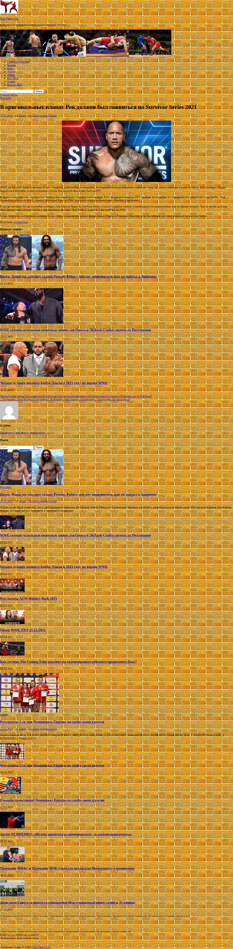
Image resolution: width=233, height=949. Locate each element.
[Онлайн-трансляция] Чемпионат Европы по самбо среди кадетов (52, 800)
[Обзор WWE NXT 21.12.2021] (12, 623)
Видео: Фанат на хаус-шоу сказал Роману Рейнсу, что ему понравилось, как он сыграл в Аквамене (78, 276)
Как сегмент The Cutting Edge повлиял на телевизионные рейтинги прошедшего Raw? (68, 662)
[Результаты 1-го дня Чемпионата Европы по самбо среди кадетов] (12, 758)
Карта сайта (14, 84)
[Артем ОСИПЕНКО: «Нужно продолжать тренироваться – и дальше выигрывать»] (12, 827)
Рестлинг (13, 78)
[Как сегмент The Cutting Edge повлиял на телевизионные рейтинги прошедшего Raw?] (12, 654)
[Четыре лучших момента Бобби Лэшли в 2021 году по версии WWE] (31, 375)
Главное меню (9, 94)
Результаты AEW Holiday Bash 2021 (28, 598)
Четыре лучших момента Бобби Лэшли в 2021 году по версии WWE (54, 383)
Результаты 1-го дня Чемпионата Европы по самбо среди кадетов (52, 765)
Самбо (11, 81)
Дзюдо (11, 71)
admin (22, 115)
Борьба (11, 65)
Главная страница (18, 61)
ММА (11, 75)
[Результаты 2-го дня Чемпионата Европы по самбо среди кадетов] (29, 711)
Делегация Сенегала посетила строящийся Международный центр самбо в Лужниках (67, 902)
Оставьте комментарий (42, 115)
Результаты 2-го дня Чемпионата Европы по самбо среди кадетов (52, 722)
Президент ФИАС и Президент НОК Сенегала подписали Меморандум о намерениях (67, 868)
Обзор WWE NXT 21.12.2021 (23, 630)
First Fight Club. (9, 18)
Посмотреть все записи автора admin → (24, 432)
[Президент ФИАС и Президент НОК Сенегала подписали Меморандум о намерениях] (12, 861)
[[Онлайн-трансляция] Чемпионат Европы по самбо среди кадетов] (10, 793)
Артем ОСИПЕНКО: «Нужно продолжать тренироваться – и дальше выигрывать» (66, 834)
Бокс (10, 68)
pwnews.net (21, 222)
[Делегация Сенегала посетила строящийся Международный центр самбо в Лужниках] (12, 895)
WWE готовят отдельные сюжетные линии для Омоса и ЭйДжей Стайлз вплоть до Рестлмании (75, 330)
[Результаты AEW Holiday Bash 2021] (12, 591)
